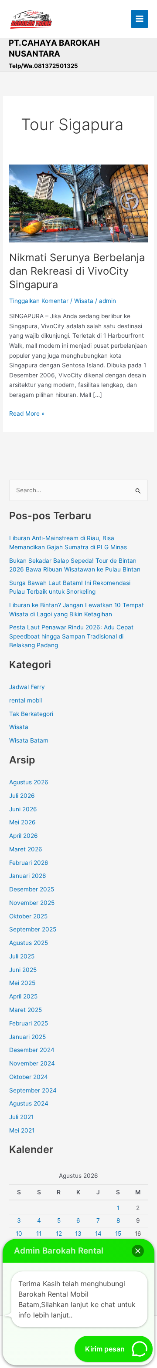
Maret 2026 (25, 849)
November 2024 (32, 1063)
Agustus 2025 (28, 942)
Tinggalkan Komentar (38, 300)
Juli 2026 (22, 795)
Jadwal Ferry (27, 686)
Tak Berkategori (31, 713)
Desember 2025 (31, 889)
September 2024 (33, 1090)
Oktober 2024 (28, 1076)
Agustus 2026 (28, 782)
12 (59, 1233)
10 (19, 1233)
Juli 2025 (21, 956)
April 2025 (23, 996)
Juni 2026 (23, 809)
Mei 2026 (22, 822)
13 (78, 1233)
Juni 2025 (23, 969)
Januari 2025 (27, 1036)
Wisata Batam (28, 740)
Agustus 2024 (28, 1103)
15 (118, 1233)
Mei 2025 (22, 982)
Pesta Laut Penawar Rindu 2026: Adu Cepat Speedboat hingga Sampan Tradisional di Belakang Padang (71, 636)
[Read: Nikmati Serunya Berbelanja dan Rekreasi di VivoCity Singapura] (78, 202)
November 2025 (32, 902)
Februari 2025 (28, 1023)
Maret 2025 (25, 1009)
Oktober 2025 (28, 916)
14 (98, 1233)
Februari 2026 (28, 862)
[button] (138, 1251)
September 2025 (32, 929)
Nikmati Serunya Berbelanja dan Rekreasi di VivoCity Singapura (77, 271)
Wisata (83, 300)
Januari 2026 (27, 875)
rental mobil (25, 700)
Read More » (26, 413)
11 (38, 1233)
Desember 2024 (32, 1049)
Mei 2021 (21, 1130)
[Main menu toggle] (140, 19)
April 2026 (23, 835)
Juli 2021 (21, 1116)
